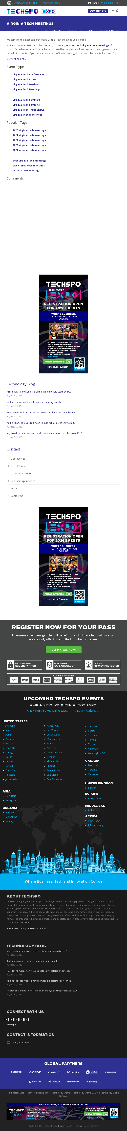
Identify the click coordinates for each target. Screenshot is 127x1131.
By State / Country (86, 704)
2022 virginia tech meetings (29, 140)
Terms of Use (81, 1126)
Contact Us (17, 495)
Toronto (92, 744)
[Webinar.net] (54, 1084)
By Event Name (50, 704)
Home (35, 30)
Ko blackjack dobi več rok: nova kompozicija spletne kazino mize (41, 422)
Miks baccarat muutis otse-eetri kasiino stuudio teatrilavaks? (39, 391)
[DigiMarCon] (16, 1075)
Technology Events (51, 30)
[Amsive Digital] (35, 1075)
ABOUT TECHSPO (24, 896)
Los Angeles (53, 734)
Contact (13, 449)
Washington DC (96, 753)
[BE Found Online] (110, 1075)
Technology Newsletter (37, 1092)
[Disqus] (63, 225)
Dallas (8, 756)
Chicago (9, 752)
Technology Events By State (79, 30)
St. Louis (92, 735)
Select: (34, 704)
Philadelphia (53, 761)
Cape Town (94, 820)
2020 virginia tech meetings (29, 130)
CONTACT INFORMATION (30, 1035)
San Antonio (53, 770)
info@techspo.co (21, 1042)
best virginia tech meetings (29, 160)
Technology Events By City (85, 1092)
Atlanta (9, 730)
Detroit (9, 765)
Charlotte (10, 748)
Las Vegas (52, 730)
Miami (50, 743)
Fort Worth (11, 770)
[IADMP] (92, 1075)
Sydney (9, 821)
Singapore (10, 800)
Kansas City (53, 725)
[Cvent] (54, 1075)
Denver (9, 761)
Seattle (92, 730)
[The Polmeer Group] (92, 1084)
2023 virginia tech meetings (29, 145)
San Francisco (54, 779)
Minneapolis (53, 739)
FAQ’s (14, 488)
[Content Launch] (73, 1084)
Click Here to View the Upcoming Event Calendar (63, 710)
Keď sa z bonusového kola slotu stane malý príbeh (34, 402)
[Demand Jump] (35, 1084)
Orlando (51, 756)
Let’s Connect (18, 466)
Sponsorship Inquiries (23, 481)
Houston (10, 774)
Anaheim (10, 725)
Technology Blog (21, 383)
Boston (9, 743)
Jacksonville (11, 779)
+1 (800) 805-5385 (106, 2)
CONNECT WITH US (25, 1012)
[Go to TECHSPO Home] (31, 11)
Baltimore (10, 739)
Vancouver (93, 748)
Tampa (92, 739)
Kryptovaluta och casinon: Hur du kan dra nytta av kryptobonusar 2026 (44, 433)
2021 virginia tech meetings (29, 135)
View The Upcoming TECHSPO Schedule (26, 928)
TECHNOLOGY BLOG (26, 946)
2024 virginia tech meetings (29, 150)
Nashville (51, 748)
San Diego (52, 774)
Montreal (93, 765)
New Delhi (11, 795)
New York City (54, 752)
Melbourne (11, 816)
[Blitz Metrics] (73, 1075)
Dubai (91, 810)
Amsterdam (94, 798)
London (92, 787)
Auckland (10, 812)
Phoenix (51, 765)
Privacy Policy (65, 1126)
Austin (8, 734)
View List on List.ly (16, 58)
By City (67, 704)
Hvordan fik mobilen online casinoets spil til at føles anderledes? (41, 412)
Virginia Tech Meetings (27, 89)
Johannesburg (95, 825)
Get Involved (18, 458)
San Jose (92, 726)
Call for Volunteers (21, 473)
